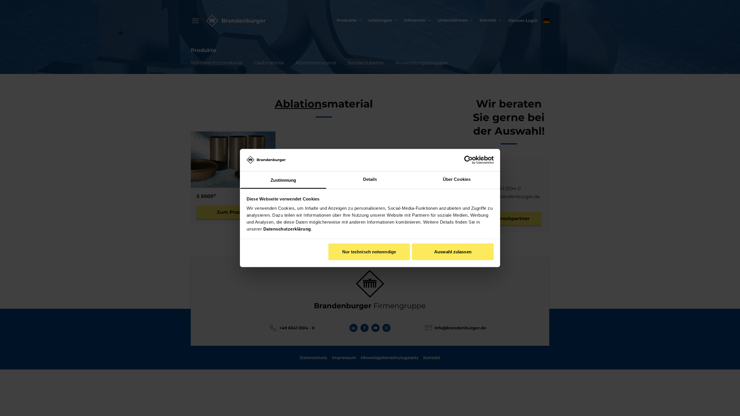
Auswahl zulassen (452, 251)
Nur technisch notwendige (369, 251)
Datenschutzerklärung (287, 228)
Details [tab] (370, 179)
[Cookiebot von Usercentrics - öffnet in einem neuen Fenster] (468, 160)
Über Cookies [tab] (457, 179)
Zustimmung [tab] (283, 179)
